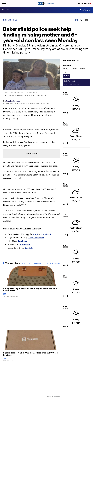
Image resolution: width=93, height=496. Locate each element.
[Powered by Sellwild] (57, 396)
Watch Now (84, 3)
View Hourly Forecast (71, 84)
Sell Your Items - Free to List (31, 264)
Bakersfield (10, 20)
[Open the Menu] (4, 3)
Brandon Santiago (13, 101)
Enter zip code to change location (74, 69)
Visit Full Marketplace (52, 263)
